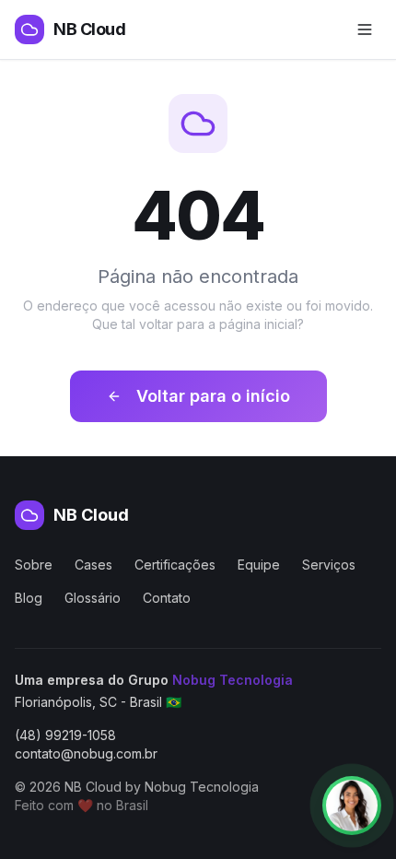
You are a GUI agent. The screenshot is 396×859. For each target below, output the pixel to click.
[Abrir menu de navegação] (364, 29)
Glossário (92, 598)
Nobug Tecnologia (232, 680)
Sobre (33, 564)
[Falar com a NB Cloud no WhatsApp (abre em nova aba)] (351, 805)
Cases (93, 564)
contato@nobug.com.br (86, 753)
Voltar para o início (213, 396)
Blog (28, 598)
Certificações (174, 564)
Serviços (328, 564)
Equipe (259, 564)
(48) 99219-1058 (65, 735)
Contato (167, 598)
